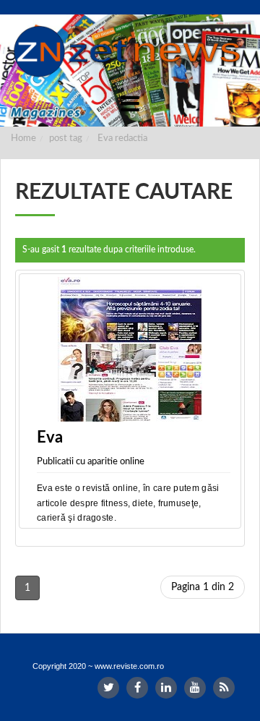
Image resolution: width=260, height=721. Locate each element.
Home (23, 138)
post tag (65, 138)
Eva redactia (122, 138)
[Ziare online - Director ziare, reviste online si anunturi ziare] (130, 51)
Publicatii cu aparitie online (90, 461)
